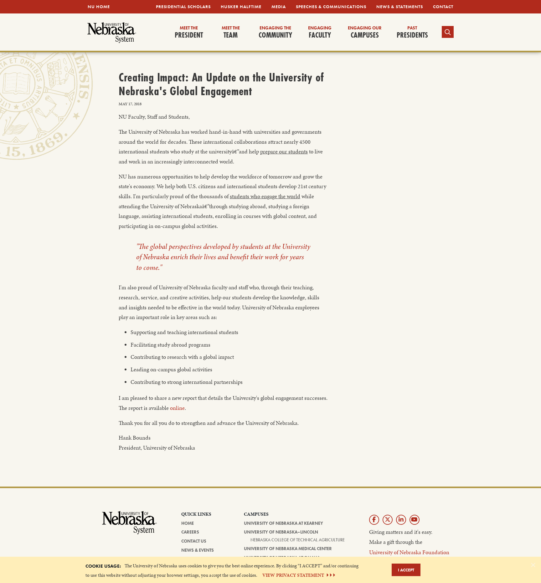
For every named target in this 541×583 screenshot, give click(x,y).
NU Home (99, 6)
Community (275, 32)
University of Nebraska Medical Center (288, 548)
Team (231, 32)
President (189, 32)
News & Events (197, 550)
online (177, 408)
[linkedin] (401, 520)
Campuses (365, 32)
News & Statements (399, 6)
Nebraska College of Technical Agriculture (297, 540)
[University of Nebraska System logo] (129, 526)
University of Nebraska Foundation (409, 552)
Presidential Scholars (183, 6)
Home (187, 523)
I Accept (406, 570)
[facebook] (374, 520)
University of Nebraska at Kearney (283, 523)
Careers (190, 532)
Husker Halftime (241, 6)
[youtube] (415, 520)
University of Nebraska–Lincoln (281, 532)
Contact (443, 6)
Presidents (412, 32)
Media (278, 6)
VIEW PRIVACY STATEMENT (293, 575)
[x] (388, 520)
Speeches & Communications (331, 6)
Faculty (320, 32)
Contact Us (193, 541)
